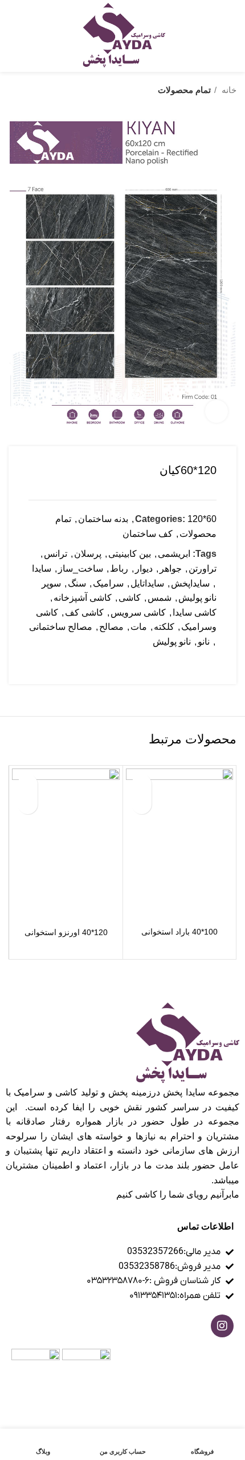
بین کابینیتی (129, 554)
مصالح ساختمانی (60, 627)
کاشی (130, 597)
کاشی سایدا (195, 612)
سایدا (41, 568)
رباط (119, 568)
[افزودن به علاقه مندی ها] (142, 784)
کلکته (164, 627)
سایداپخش (190, 583)
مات (138, 627)
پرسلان (87, 554)
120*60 (202, 519)
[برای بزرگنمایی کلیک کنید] (216, 411)
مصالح (111, 627)
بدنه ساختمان (103, 519)
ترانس (55, 554)
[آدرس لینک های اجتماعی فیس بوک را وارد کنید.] (207, 662)
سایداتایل (147, 583)
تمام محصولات (184, 90)
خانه (227, 90)
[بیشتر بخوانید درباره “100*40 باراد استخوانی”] (142, 804)
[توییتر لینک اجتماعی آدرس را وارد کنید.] (194, 662)
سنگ (77, 583)
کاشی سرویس (138, 612)
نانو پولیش (172, 641)
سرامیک (108, 583)
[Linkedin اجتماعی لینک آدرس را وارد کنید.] (167, 662)
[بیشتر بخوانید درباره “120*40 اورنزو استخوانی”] (28, 804)
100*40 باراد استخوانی (179, 931)
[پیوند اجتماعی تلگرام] (154, 662)
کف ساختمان (147, 534)
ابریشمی (174, 554)
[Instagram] (222, 1326)
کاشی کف (84, 612)
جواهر (171, 568)
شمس (160, 597)
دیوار (144, 568)
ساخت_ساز (80, 568)
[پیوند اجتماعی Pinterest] (180, 662)
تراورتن (203, 568)
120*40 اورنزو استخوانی (66, 932)
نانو (204, 641)
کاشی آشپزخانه (83, 597)
